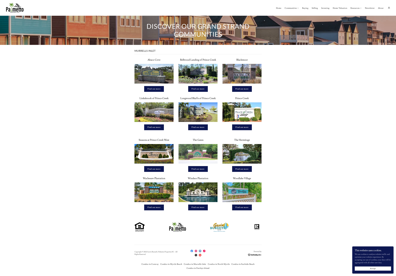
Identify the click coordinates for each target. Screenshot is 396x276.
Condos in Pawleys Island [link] (198, 268)
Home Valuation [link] (340, 8)
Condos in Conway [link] (150, 264)
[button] (292, 8)
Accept (373, 269)
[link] (14, 7)
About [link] (381, 8)
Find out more (154, 89)
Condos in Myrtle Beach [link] (171, 264)
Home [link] (278, 8)
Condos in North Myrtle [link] (219, 264)
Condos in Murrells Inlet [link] (195, 264)
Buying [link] (305, 8)
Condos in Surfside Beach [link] (243, 264)
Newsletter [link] (370, 8)
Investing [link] (325, 8)
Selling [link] (315, 8)
